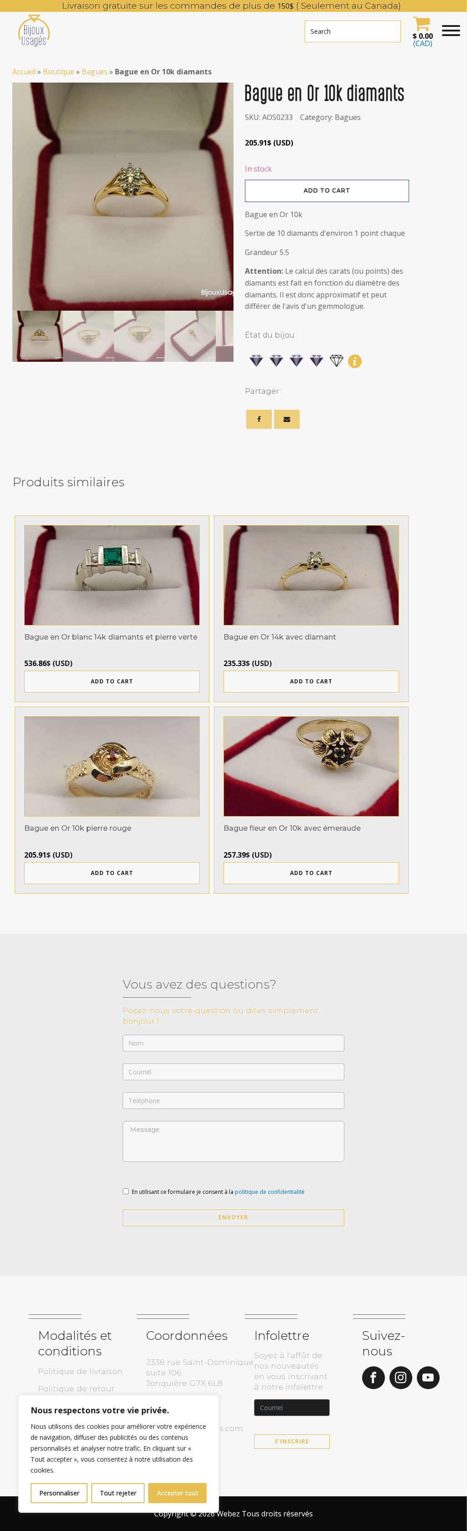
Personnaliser (59, 1493)
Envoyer (233, 1217)
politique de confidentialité (270, 1192)
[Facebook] (259, 419)
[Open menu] (451, 30)
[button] (421, 30)
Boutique (58, 72)
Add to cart (327, 190)
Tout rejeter (118, 1493)
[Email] (287, 419)
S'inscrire (292, 1441)
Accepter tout (177, 1493)
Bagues (95, 72)
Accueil (24, 72)
